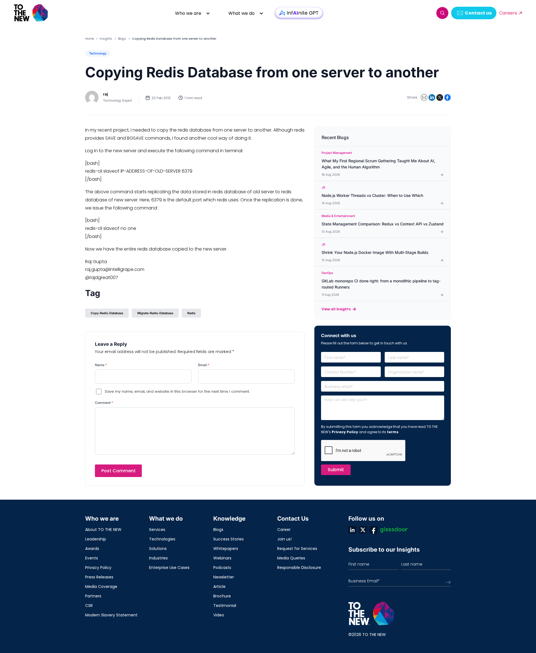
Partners (93, 596)
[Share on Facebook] (447, 97)
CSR (89, 605)
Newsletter (223, 577)
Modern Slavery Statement (111, 615)
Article (219, 586)
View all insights (336, 309)
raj (105, 94)
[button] (442, 13)
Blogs (122, 38)
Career (284, 529)
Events (91, 558)
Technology (97, 53)
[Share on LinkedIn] (432, 97)
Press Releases (99, 577)
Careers (508, 13)
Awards (92, 548)
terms (392, 432)
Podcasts (222, 567)
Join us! (284, 539)
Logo (31, 13)
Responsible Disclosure (299, 567)
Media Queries (291, 558)
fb (373, 530)
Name (101, 365)
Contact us (478, 13)
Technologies (162, 539)
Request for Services (297, 548)
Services (157, 529)
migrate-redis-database (155, 313)
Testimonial (224, 605)
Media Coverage (101, 586)
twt (363, 530)
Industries (158, 558)
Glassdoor (394, 530)
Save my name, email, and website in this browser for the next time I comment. (177, 391)
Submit (336, 469)
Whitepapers (225, 548)
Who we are (188, 13)
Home (89, 38)
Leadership (95, 539)
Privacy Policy (345, 432)
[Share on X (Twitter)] (439, 97)
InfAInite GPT (299, 13)
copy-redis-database (107, 313)
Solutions (158, 548)
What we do (241, 13)
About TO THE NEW (103, 529)
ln (352, 530)
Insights (106, 38)
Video (218, 615)
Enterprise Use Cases (169, 567)
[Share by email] (424, 97)
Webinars (222, 558)
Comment (104, 403)
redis (191, 313)
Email (203, 365)
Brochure (222, 596)
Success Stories (228, 539)
